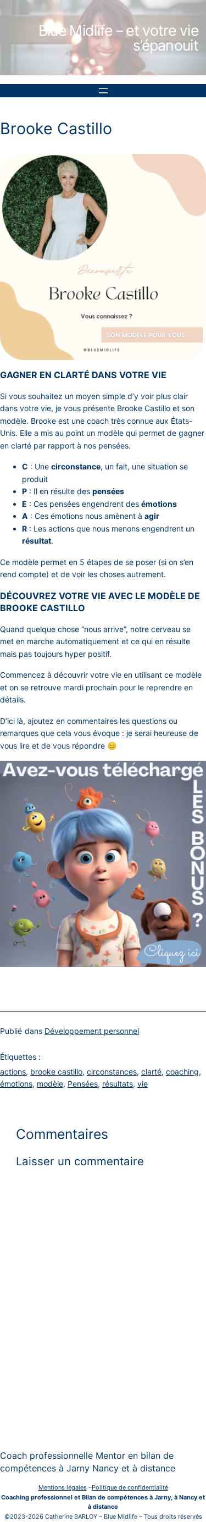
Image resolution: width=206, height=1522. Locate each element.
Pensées (83, 1083)
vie (142, 1083)
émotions (16, 1083)
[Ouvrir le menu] (103, 90)
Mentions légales (62, 1487)
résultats (117, 1083)
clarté (151, 1071)
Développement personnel (91, 1031)
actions (13, 1071)
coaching (182, 1071)
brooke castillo (56, 1071)
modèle (50, 1083)
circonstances (112, 1071)
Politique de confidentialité (130, 1487)
